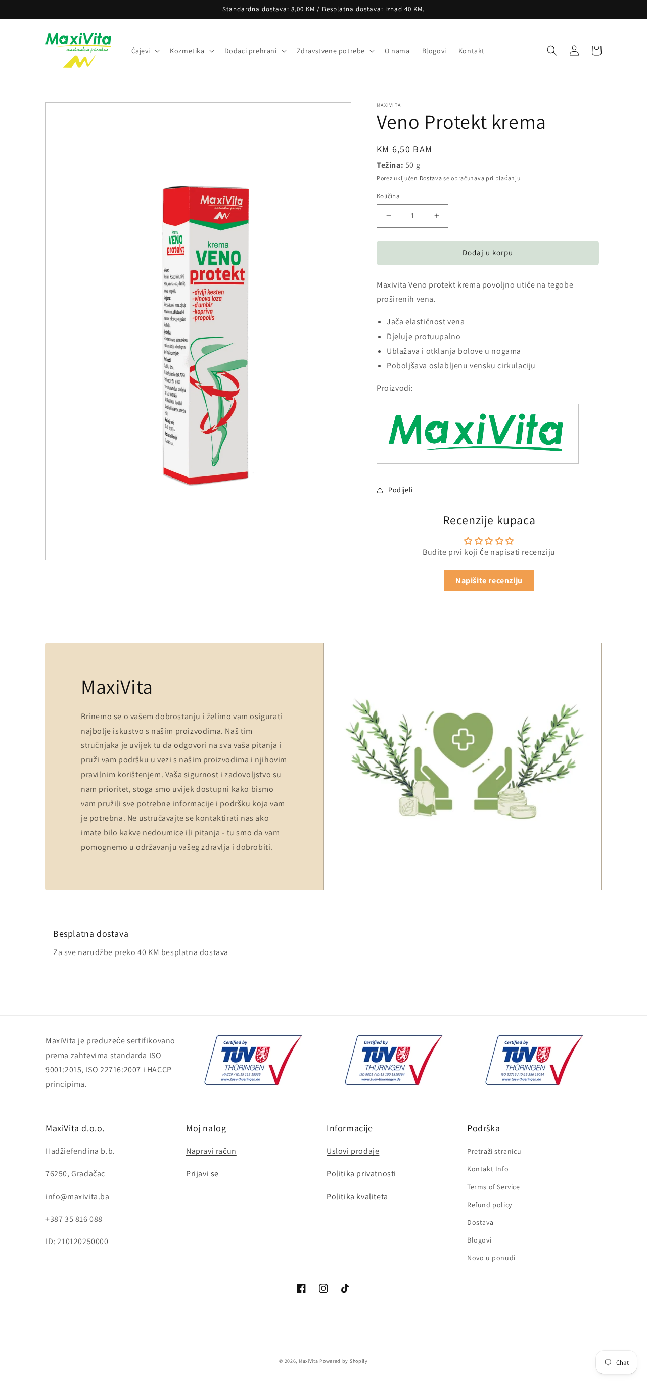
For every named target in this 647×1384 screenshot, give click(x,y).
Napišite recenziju (489, 580)
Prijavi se (202, 1173)
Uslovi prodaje (353, 1151)
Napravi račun (211, 1151)
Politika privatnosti (361, 1173)
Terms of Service (493, 1186)
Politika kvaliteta (357, 1196)
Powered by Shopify (343, 1361)
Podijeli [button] (400, 489)
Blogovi (479, 1240)
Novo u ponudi (491, 1257)
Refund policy (489, 1204)
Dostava (431, 178)
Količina (388, 196)
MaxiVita (308, 1361)
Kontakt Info (488, 1168)
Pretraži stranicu (494, 1151)
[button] (144, 50)
